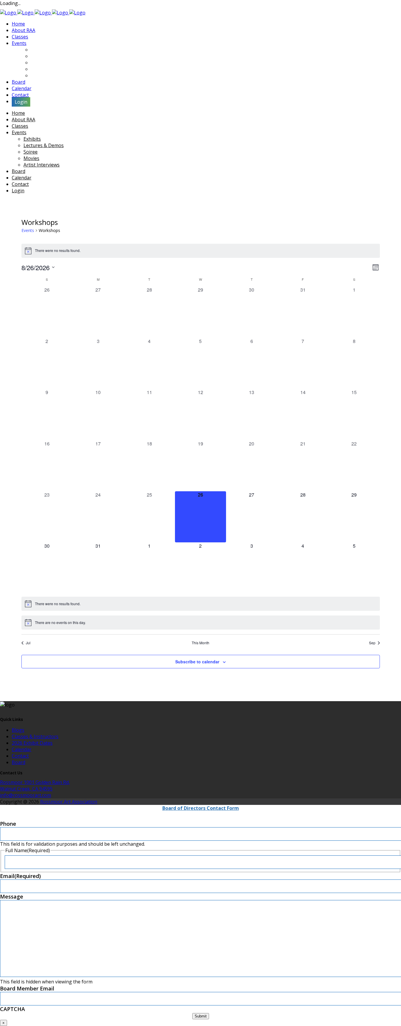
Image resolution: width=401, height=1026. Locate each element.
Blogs (18, 730)
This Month (200, 642)
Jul (28, 642)
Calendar (21, 749)
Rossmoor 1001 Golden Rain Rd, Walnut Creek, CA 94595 (35, 785)
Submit (201, 1016)
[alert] (200, 251)
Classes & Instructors (35, 736)
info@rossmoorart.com (25, 795)
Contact (20, 756)
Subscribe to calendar (197, 662)
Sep (372, 642)
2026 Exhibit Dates (32, 743)
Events (27, 230)
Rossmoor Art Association (68, 801)
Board (18, 762)
